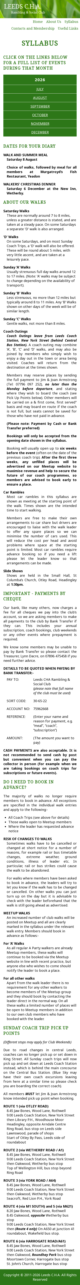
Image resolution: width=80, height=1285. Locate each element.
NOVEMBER (40, 123)
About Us (53, 21)
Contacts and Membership (33, 28)
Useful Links (68, 28)
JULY (40, 89)
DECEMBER (40, 132)
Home (38, 21)
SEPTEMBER (40, 106)
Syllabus (71, 21)
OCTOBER (40, 115)
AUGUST (40, 97)
